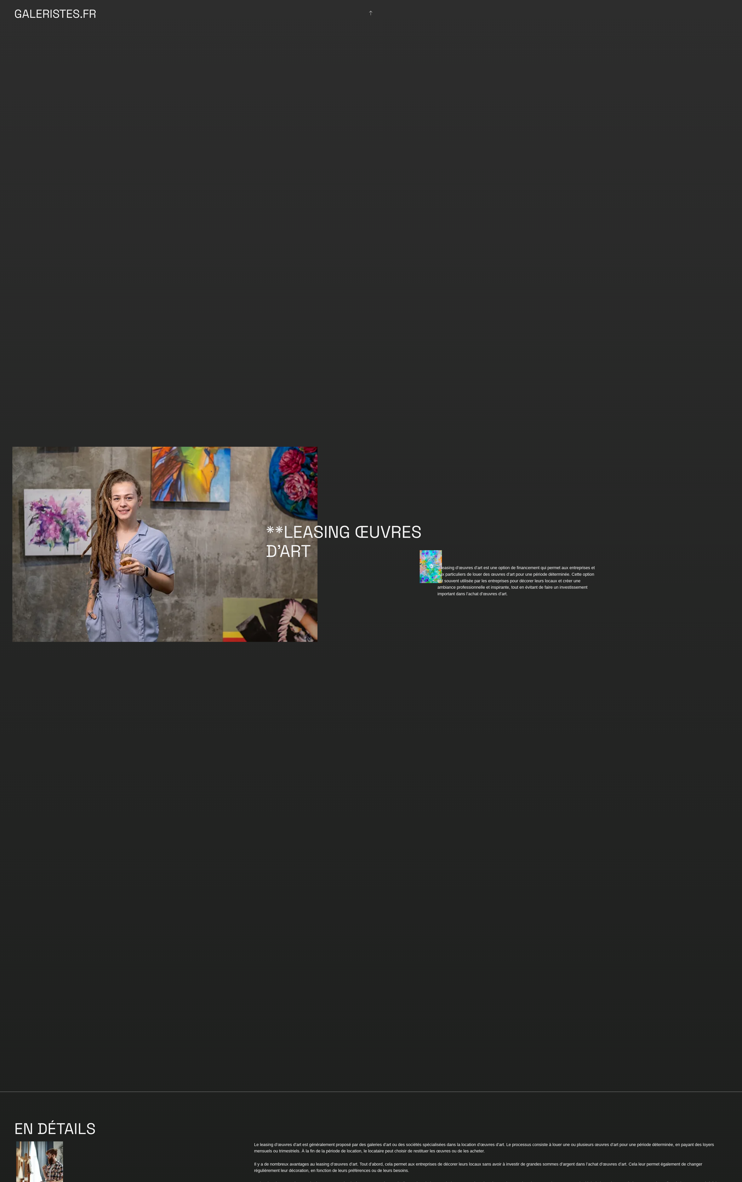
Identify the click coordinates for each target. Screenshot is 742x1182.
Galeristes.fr (55, 13)
